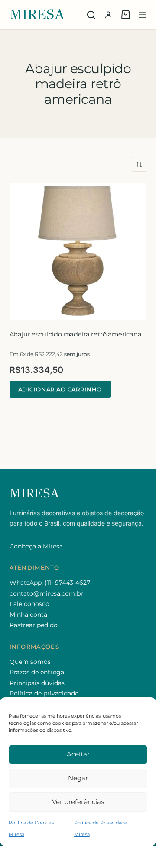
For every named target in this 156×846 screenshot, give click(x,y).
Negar (78, 778)
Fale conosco (29, 604)
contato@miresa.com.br (46, 593)
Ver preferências (78, 802)
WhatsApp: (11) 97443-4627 (50, 582)
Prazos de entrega (37, 672)
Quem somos (30, 662)
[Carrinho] (125, 14)
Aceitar (78, 754)
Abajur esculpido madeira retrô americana (76, 334)
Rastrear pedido (34, 625)
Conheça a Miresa (36, 546)
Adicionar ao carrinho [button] (60, 389)
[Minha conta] (108, 14)
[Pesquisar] (91, 15)
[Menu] (142, 15)
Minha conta (28, 614)
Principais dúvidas (37, 683)
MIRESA (37, 14)
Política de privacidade (44, 693)
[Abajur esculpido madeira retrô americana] (78, 251)
